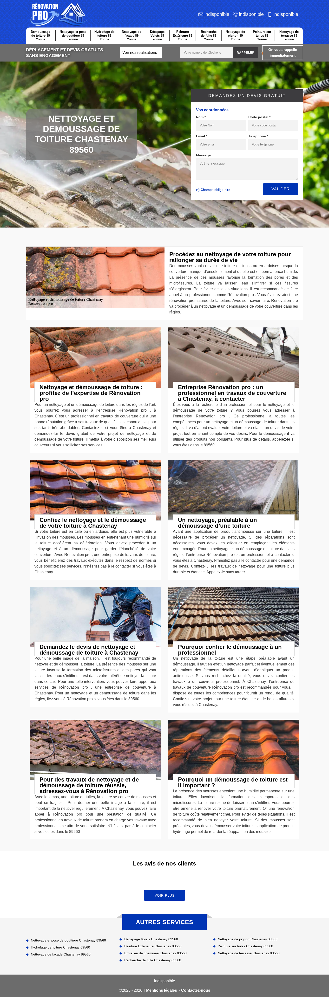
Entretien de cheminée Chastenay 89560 (155, 953)
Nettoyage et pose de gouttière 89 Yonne (73, 35)
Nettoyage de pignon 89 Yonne (235, 35)
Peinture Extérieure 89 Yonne (182, 35)
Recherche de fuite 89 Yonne (209, 35)
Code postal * (259, 117)
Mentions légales (161, 990)
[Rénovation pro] (58, 14)
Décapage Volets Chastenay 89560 (151, 939)
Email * (201, 136)
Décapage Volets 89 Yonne (157, 35)
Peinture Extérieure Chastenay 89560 (153, 946)
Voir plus (165, 895)
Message (203, 155)
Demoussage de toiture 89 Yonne (40, 35)
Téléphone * (258, 136)
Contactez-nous (195, 990)
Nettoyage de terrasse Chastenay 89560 (249, 953)
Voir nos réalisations (139, 52)
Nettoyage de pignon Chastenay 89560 (247, 939)
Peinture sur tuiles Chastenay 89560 (245, 946)
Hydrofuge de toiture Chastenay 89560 (60, 947)
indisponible (216, 14)
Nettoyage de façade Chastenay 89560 (61, 954)
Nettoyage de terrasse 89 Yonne (289, 35)
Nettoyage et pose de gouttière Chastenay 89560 (68, 940)
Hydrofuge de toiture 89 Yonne (104, 35)
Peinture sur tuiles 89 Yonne (262, 35)
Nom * (201, 117)
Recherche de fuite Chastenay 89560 (152, 960)
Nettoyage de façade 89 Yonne (131, 35)
